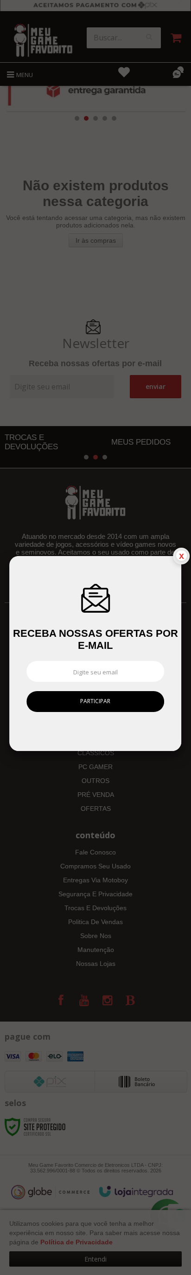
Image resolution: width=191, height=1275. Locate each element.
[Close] (181, 556)
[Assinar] (96, 701)
